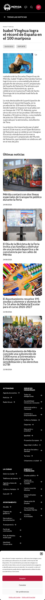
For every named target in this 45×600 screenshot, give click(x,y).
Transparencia (8, 524)
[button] (41, 554)
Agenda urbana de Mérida (9, 484)
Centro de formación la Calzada (28, 481)
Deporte (21, 46)
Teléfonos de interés (10, 478)
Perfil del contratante (7, 530)
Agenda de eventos (10, 393)
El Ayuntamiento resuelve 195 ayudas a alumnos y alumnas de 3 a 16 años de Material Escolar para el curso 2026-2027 (21, 303)
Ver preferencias (22, 592)
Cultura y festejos (9, 489)
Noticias (11, 27)
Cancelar (22, 585)
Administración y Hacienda (30, 408)
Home (5, 27)
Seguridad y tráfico (31, 445)
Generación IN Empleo (29, 502)
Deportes (27, 424)
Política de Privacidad (28, 597)
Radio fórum (7, 402)
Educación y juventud (28, 430)
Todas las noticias (17, 17)
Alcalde (6, 507)
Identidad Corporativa (7, 543)
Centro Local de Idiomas (30, 489)
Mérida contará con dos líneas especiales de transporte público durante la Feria (22, 197)
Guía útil (6, 494)
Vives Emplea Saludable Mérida (30, 509)
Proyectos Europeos (31, 440)
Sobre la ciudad (8, 474)
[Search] (31, 7)
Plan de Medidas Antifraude (9, 536)
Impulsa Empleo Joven (30, 496)
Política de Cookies (15, 597)
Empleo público (30, 475)
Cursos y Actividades (28, 515)
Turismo (27, 456)
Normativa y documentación (9, 519)
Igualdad (27, 435)
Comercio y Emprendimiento (30, 414)
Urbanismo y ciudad (31, 461)
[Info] (25, 7)
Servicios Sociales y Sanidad (31, 450)
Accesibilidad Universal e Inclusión (31, 402)
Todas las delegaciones (29, 395)
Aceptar (22, 578)
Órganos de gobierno (7, 512)
